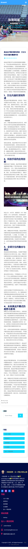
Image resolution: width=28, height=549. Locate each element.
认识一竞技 (8, 434)
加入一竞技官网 (9, 451)
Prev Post (5, 400)
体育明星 (7, 442)
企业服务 (7, 447)
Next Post (4, 402)
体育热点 (7, 438)
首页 (3, 25)
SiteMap (5, 517)
